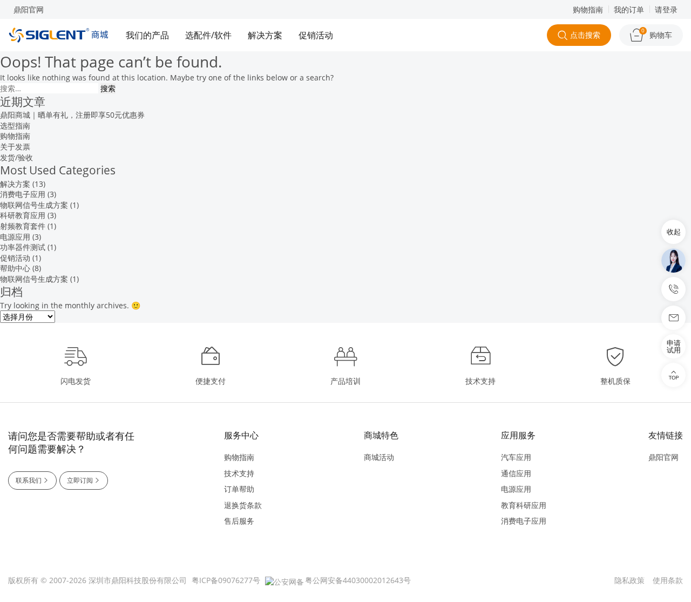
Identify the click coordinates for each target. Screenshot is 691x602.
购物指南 (588, 9)
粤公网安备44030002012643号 (358, 580)
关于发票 (15, 146)
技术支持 (239, 473)
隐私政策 (629, 580)
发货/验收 (16, 157)
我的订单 (629, 9)
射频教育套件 (22, 226)
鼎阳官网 (28, 9)
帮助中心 (15, 268)
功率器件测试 (22, 247)
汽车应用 (516, 457)
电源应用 (15, 237)
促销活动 (316, 35)
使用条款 (668, 580)
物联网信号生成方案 (34, 205)
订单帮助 (239, 489)
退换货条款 (243, 505)
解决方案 (265, 35)
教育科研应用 (523, 505)
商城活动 (379, 457)
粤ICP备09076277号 (226, 580)
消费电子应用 (22, 194)
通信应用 (516, 473)
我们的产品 (147, 35)
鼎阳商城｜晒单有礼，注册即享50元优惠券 (72, 115)
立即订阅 (80, 480)
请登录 (666, 9)
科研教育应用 (22, 215)
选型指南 (15, 125)
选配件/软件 (208, 35)
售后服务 (239, 521)
